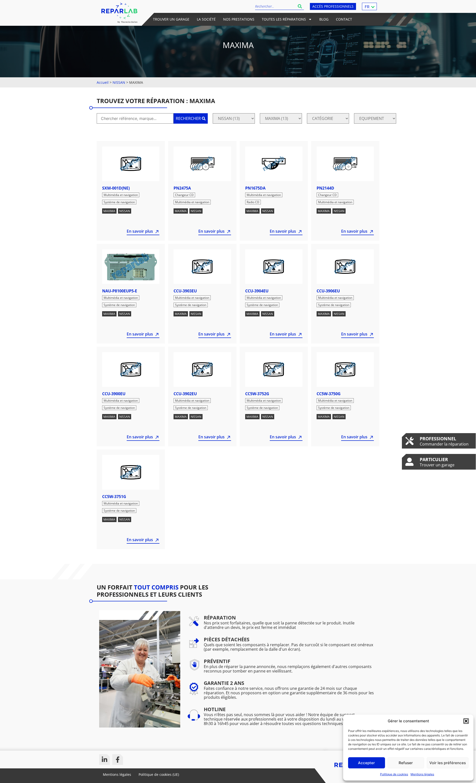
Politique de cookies (394, 774)
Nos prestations (238, 19)
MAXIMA (109, 211)
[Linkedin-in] (104, 759)
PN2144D (325, 188)
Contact (344, 19)
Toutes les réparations (284, 19)
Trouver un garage (171, 19)
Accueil (103, 82)
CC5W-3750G (329, 393)
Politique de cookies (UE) (159, 774)
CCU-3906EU (328, 291)
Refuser (406, 762)
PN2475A (182, 188)
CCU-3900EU (113, 393)
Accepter (366, 762)
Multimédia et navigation (121, 195)
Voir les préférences (447, 762)
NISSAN (119, 82)
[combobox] (275, 6)
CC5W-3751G (114, 496)
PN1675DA (255, 188)
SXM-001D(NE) (116, 188)
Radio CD (253, 202)
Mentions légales (422, 774)
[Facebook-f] (117, 759)
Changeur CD (184, 195)
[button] (466, 721)
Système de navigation (119, 202)
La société (206, 19)
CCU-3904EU (256, 291)
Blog (323, 19)
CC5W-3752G (257, 393)
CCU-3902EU (185, 393)
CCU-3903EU (185, 291)
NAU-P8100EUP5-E (119, 291)
